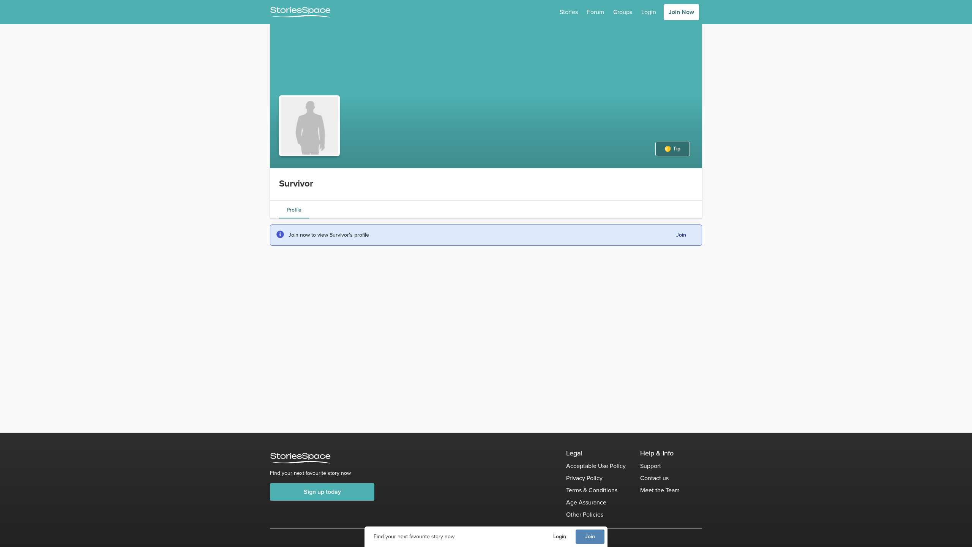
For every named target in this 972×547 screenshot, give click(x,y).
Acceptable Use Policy (596, 466)
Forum (595, 12)
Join (590, 537)
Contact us (654, 478)
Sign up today (322, 491)
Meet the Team (660, 490)
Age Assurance (586, 502)
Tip (676, 149)
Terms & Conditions (591, 490)
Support (650, 466)
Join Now (681, 12)
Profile (294, 210)
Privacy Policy (584, 478)
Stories (569, 12)
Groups (622, 12)
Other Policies (584, 514)
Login (559, 537)
